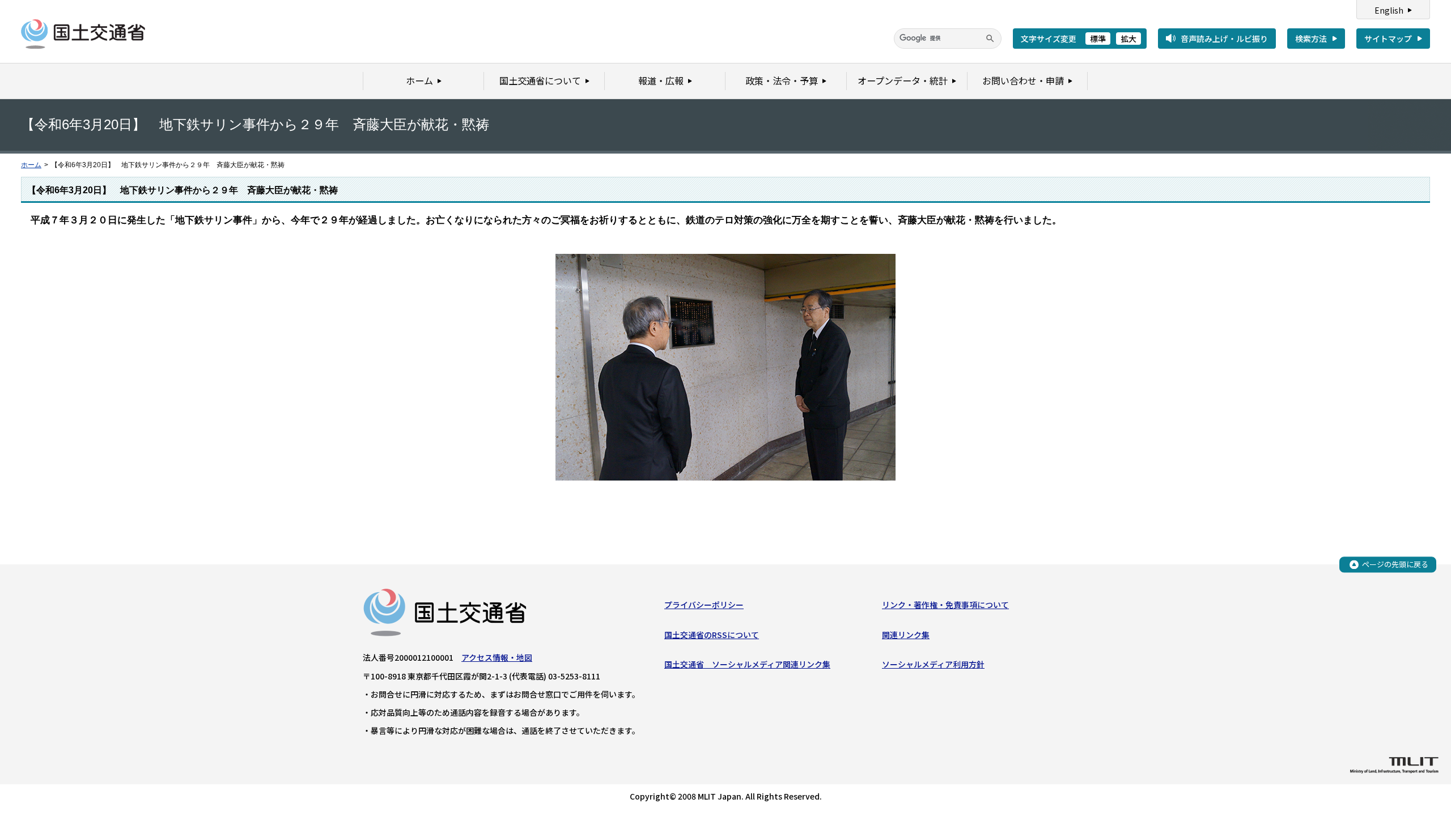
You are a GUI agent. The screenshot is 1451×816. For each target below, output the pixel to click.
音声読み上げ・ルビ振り (1224, 38)
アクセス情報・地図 (496, 657)
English (1388, 10)
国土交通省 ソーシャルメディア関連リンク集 (747, 664)
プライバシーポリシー (704, 604)
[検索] (990, 38)
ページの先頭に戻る (1395, 564)
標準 (1098, 38)
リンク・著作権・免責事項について (945, 604)
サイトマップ (1388, 38)
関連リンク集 (906, 634)
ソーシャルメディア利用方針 (933, 664)
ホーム (31, 165)
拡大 (1128, 38)
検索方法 (1311, 38)
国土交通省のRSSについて (711, 634)
